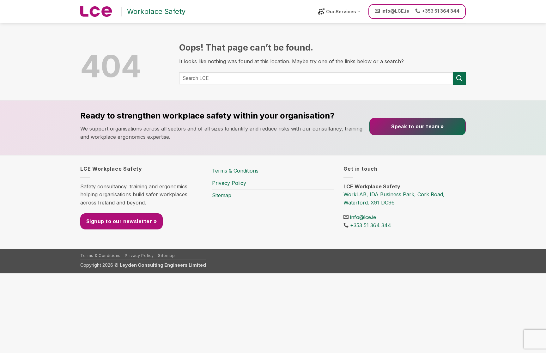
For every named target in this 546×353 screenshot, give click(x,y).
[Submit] (459, 78)
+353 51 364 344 (370, 225)
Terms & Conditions (235, 170)
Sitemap (221, 195)
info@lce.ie (363, 217)
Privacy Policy (229, 183)
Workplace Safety (156, 11)
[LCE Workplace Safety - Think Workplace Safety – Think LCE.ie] (96, 11)
